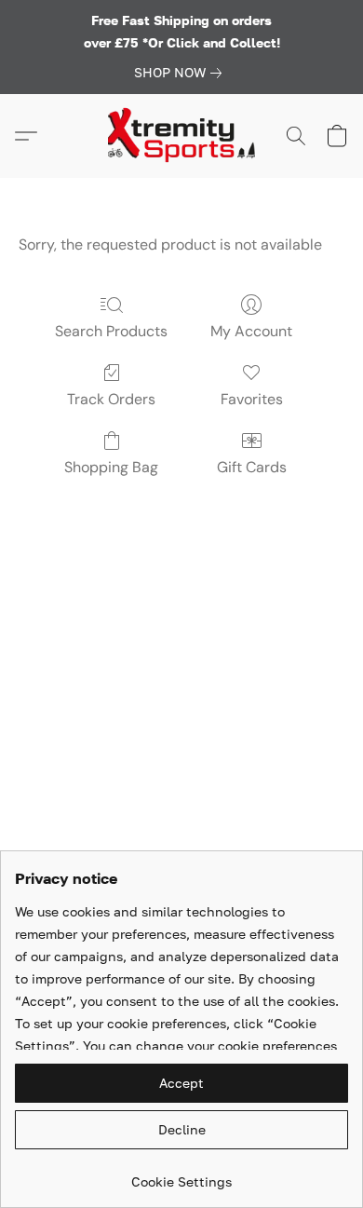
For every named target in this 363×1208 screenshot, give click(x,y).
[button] (181, 136)
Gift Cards (252, 467)
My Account (251, 331)
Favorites (252, 399)
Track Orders (111, 399)
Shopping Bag (111, 467)
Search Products (111, 331)
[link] (181, 72)
